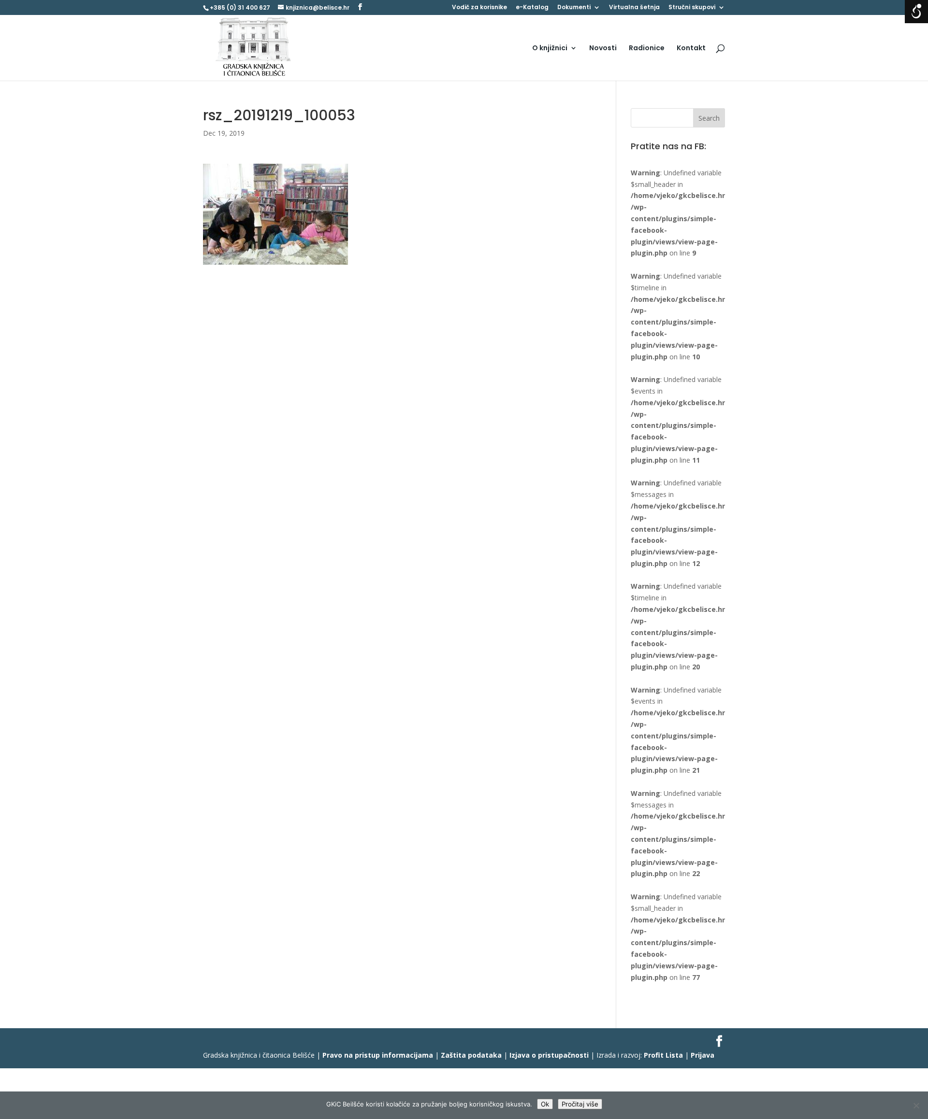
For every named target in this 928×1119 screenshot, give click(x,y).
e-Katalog (532, 7)
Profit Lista (663, 1055)
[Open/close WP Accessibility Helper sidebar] (916, 11)
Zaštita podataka (471, 1055)
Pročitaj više (580, 1104)
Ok (545, 1104)
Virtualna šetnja (634, 7)
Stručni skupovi (691, 7)
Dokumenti (574, 7)
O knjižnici (549, 48)
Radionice (647, 48)
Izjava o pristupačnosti (549, 1055)
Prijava (702, 1055)
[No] (916, 1105)
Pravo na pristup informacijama (377, 1055)
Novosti (603, 48)
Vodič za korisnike (479, 7)
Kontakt (691, 48)
